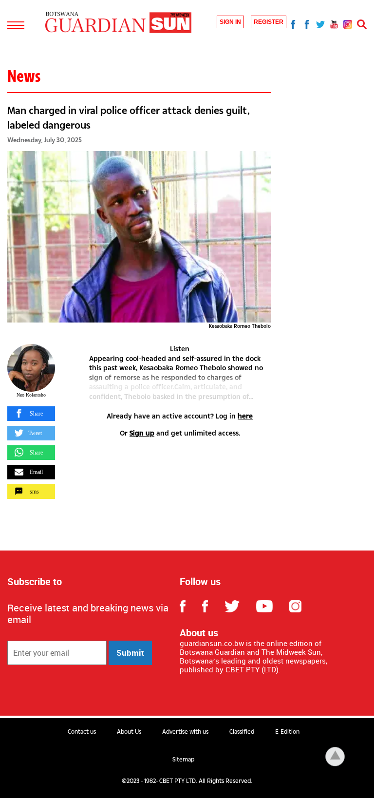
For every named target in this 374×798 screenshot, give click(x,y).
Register (268, 22)
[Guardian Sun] (118, 23)
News (23, 76)
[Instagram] (348, 24)
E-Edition (287, 732)
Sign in (230, 22)
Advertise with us (185, 732)
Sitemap (183, 759)
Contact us (82, 732)
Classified (241, 732)
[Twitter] (320, 24)
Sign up (142, 432)
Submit (130, 652)
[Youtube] (334, 24)
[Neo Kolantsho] (31, 368)
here (245, 415)
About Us (129, 732)
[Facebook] (293, 24)
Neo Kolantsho (31, 395)
